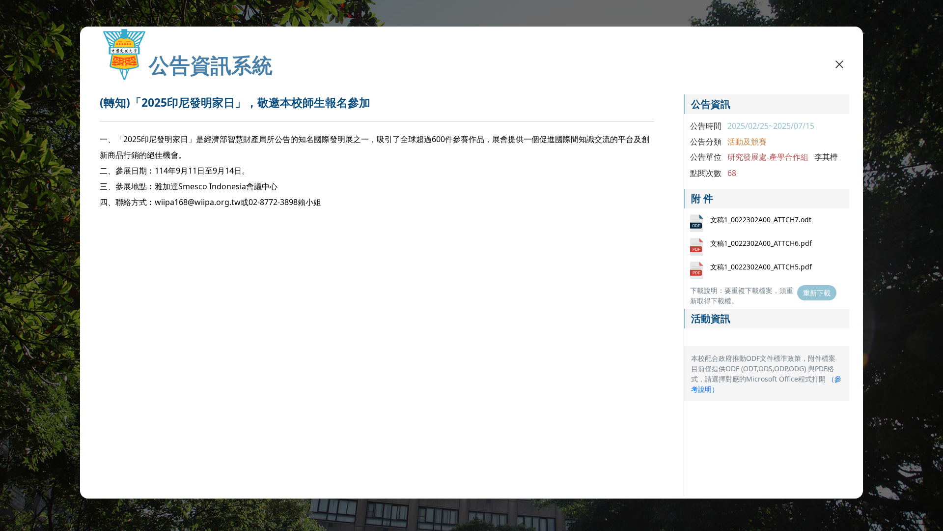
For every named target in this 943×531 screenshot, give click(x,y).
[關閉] (839, 64)
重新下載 (817, 292)
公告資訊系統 (211, 65)
